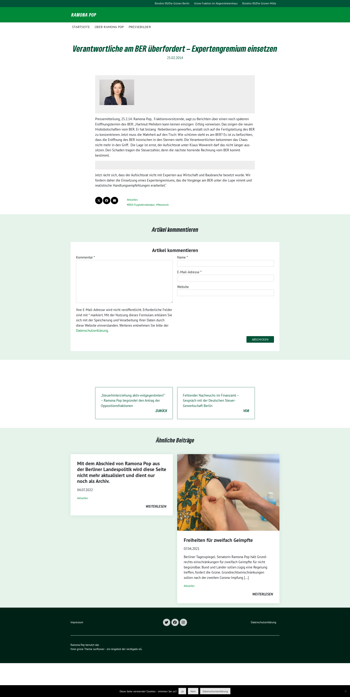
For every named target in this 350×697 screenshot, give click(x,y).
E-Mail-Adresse (189, 272)
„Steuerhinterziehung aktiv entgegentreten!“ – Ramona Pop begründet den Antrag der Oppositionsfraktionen (134, 403)
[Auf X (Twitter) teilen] (98, 200)
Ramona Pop (83, 14)
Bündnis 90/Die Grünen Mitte (259, 3)
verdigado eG (134, 649)
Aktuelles (132, 199)
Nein (193, 691)
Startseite (81, 27)
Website (183, 287)
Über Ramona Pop (109, 27)
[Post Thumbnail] (228, 492)
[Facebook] (175, 622)
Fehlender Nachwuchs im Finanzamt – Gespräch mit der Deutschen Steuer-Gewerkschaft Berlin (216, 403)
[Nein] (345, 691)
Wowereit (163, 204)
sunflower (98, 649)
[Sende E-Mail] (114, 200)
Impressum (77, 622)
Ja (182, 691)
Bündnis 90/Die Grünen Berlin (172, 3)
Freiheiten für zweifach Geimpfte (218, 540)
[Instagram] (183, 622)
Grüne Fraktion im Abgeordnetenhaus (216, 3)
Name (182, 257)
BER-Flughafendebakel (141, 204)
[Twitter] (166, 622)
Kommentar (85, 257)
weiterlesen (156, 506)
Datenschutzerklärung (92, 330)
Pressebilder (140, 27)
